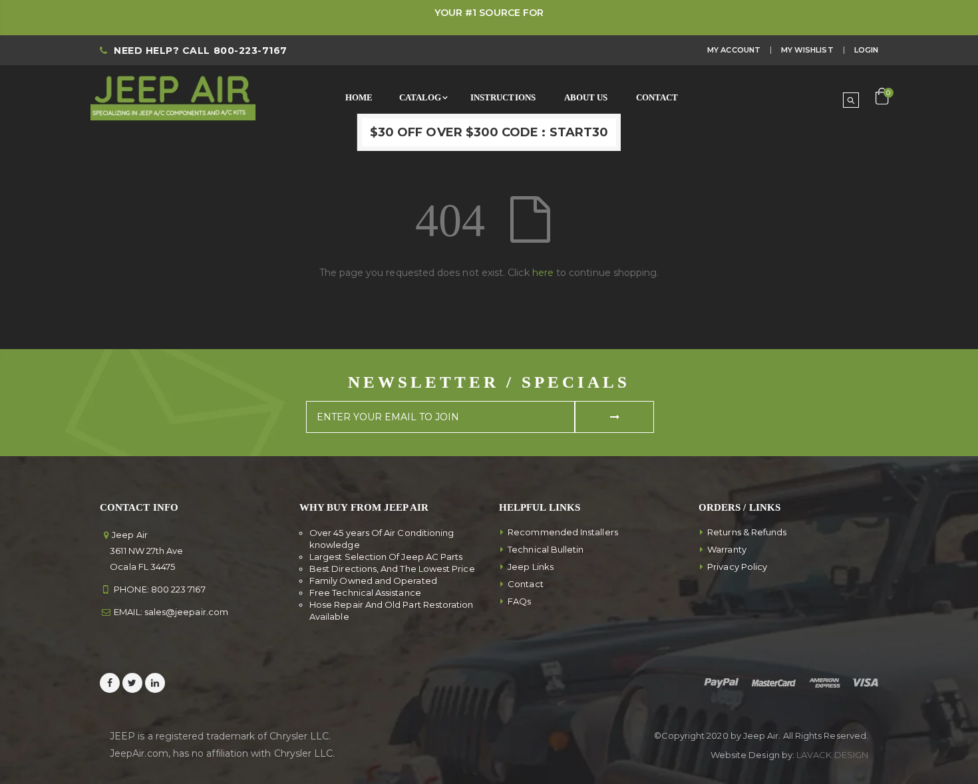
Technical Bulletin (545, 549)
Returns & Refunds (746, 532)
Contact (526, 584)
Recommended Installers (563, 532)
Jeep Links (531, 566)
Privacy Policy (737, 566)
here (543, 273)
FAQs (519, 601)
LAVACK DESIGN (832, 754)
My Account (733, 50)
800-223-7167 (250, 51)
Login (866, 50)
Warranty (726, 549)
